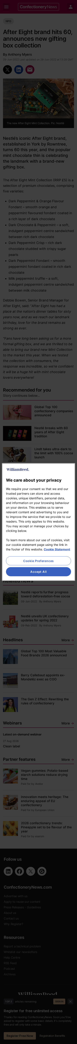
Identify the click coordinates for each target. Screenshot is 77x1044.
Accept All (38, 572)
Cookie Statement (57, 549)
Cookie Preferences (38, 561)
